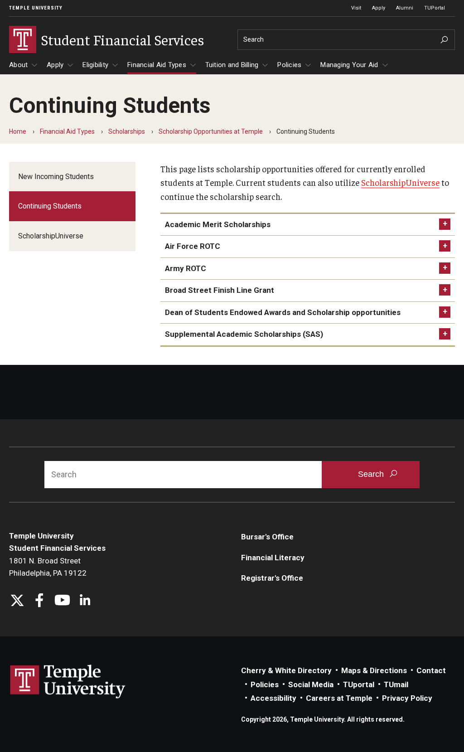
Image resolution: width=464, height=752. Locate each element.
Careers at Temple (339, 698)
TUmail (396, 684)
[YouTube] (62, 601)
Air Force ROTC (192, 246)
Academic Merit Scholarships (218, 224)
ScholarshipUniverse (50, 236)
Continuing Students (50, 206)
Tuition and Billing (232, 65)
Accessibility (273, 698)
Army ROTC (185, 268)
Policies (289, 65)
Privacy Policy (407, 698)
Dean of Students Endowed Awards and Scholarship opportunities (283, 312)
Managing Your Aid (349, 65)
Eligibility (95, 65)
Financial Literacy (272, 557)
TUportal (358, 684)
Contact (431, 670)
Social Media (311, 684)
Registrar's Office (272, 577)
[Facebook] (40, 601)
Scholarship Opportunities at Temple (211, 131)
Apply (378, 8)
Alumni (404, 8)
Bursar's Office (267, 536)
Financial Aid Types (156, 65)
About (18, 65)
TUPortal (434, 8)
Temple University (36, 8)
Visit (356, 8)
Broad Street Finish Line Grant (219, 290)
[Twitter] (17, 601)
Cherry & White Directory (286, 670)
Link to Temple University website (68, 682)
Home (17, 131)
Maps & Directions (374, 670)
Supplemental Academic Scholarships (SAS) (244, 334)
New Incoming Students (56, 176)
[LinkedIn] (85, 601)
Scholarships (126, 131)
